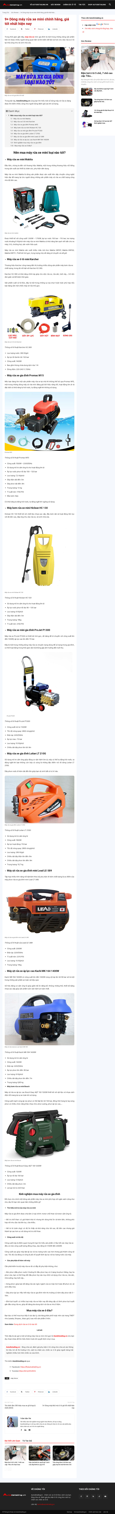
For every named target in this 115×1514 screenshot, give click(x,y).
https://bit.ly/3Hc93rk (27, 1371)
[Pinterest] (87, 1496)
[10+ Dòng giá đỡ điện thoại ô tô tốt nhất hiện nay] (86, 113)
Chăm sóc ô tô (69, 4)
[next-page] (9, 1469)
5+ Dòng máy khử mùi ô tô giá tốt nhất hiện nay (58, 1407)
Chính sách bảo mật (95, 1512)
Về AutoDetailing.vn (39, 4)
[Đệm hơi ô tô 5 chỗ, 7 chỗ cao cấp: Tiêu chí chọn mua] (15, 1453)
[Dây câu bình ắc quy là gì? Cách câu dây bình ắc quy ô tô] (39, 1453)
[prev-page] (6, 1469)
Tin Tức (82, 4)
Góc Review (55, 4)
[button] (110, 5)
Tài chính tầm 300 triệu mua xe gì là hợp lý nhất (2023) (20, 1407)
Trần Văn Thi (25, 1418)
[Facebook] (22, 1430)
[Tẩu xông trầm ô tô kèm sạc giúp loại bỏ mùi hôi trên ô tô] (63, 1453)
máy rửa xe (29, 37)
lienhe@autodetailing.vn (46, 1504)
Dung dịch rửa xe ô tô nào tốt (25, 1324)
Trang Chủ (5, 12)
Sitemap (69, 1512)
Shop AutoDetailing (97, 4)
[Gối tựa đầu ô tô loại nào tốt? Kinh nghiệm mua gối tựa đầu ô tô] (86, 124)
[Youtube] (30, 1430)
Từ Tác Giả (27, 1441)
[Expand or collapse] (71, 111)
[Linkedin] (26, 1430)
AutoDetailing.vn (13, 1347)
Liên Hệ (105, 1512)
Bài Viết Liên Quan (12, 1441)
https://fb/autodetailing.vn (30, 1367)
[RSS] (93, 1496)
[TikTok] (99, 1496)
